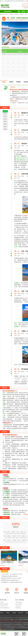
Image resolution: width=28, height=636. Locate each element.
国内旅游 (11, 14)
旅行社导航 (20, 612)
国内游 (23, 11)
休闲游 (3, 18)
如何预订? (2, 602)
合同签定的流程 (18, 602)
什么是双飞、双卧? (4, 606)
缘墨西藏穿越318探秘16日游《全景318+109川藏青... (11, 578)
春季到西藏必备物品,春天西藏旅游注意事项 (9, 580)
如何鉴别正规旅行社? (4, 604)
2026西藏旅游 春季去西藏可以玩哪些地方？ (9, 576)
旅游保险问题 (18, 607)
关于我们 (2, 612)
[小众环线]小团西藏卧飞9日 (7, 562)
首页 (19, 11)
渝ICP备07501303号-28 (16, 627)
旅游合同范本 (18, 606)
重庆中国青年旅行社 (12, 1)
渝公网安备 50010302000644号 (7, 629)
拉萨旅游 (21, 14)
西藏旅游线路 (11, 434)
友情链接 (14, 612)
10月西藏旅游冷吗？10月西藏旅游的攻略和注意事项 (11, 582)
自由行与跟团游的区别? (4, 607)
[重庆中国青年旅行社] (9, 6)
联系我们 (8, 612)
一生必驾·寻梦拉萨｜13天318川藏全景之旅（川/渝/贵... (12, 574)
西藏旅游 (16, 14)
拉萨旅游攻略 (4, 571)
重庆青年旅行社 (5, 14)
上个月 (5, 51)
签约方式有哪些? (18, 604)
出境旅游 (11, 619)
